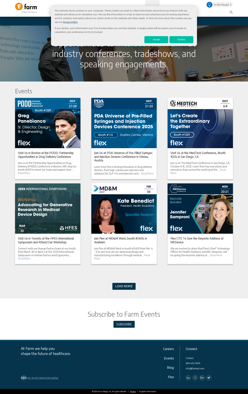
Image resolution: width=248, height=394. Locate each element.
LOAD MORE (124, 286)
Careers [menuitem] (168, 349)
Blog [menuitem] (170, 367)
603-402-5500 (193, 363)
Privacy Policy (70, 22)
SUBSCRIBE (124, 324)
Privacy (133, 391)
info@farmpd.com (195, 368)
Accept (156, 39)
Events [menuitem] (169, 358)
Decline (181, 39)
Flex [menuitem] (171, 377)
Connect (191, 349)
